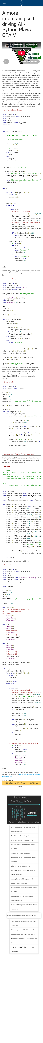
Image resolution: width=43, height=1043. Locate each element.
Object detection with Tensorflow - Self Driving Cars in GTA (21, 783)
